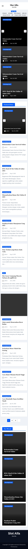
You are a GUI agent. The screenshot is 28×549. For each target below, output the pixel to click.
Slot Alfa (14, 5)
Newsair (22, 544)
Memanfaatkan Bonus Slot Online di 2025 (13, 498)
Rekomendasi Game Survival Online (12, 128)
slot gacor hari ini (6, 15)
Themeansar (14, 546)
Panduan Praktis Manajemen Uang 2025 (12, 522)
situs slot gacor (17, 13)
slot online (10, 13)
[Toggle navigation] (2, 6)
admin (6, 43)
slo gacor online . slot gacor (20, 15)
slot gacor (4, 13)
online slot (24, 13)
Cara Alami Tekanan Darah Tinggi (13, 374)
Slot (4, 273)
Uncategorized (7, 19)
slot (12, 15)
